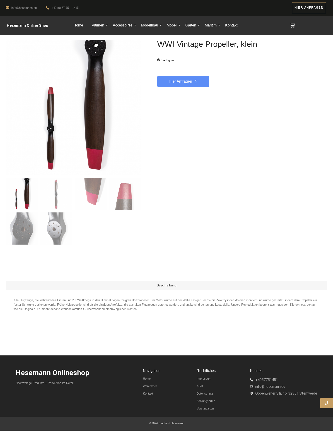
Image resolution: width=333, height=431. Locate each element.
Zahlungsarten (206, 401)
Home (78, 25)
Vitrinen (98, 25)
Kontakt (231, 25)
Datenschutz (205, 393)
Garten (190, 25)
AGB (200, 386)
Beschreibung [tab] (166, 285)
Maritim (211, 25)
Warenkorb (150, 386)
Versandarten (205, 408)
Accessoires (123, 25)
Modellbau (149, 25)
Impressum (204, 378)
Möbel (172, 25)
